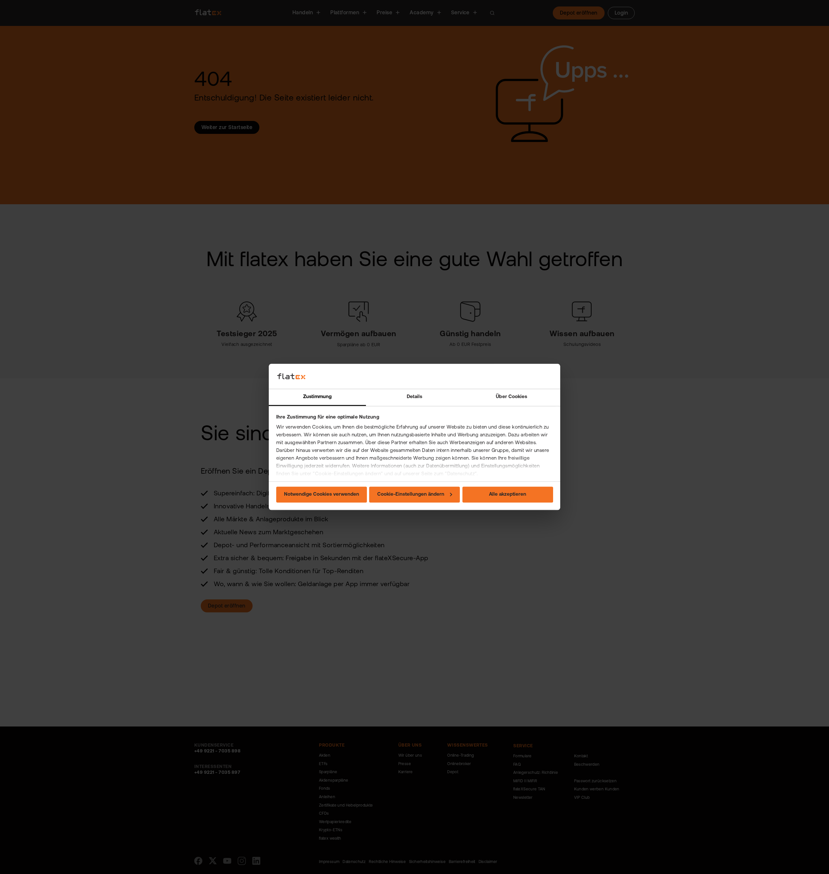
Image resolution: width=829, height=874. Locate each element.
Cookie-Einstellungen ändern (410, 494)
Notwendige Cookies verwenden (321, 494)
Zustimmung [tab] (317, 397)
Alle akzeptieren (507, 494)
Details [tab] (415, 397)
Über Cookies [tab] (511, 397)
